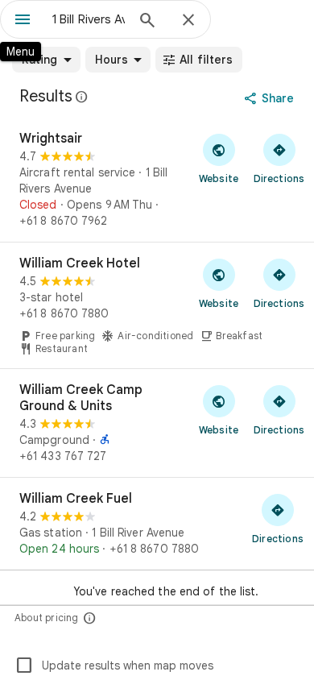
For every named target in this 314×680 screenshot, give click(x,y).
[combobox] (88, 19)
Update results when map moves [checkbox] (113, 665)
